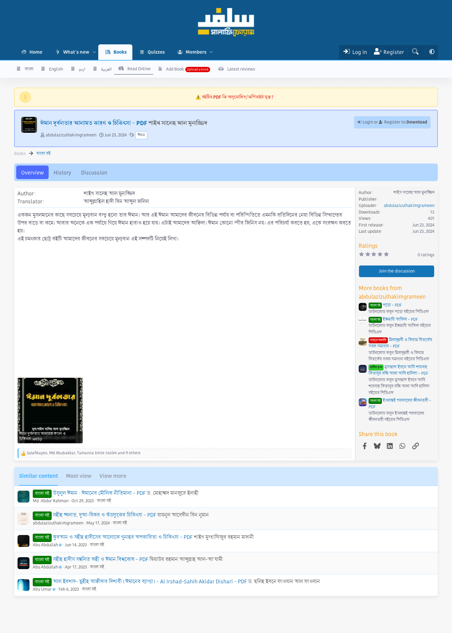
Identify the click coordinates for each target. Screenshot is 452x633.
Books (120, 52)
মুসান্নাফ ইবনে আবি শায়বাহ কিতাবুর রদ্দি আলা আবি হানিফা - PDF (398, 370)
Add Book (175, 69)
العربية (106, 69)
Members (196, 52)
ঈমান (141, 135)
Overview (32, 172)
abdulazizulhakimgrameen (71, 135)
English (56, 69)
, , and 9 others (84, 453)
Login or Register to (394, 122)
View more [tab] (112, 476)
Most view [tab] (78, 476)
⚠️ (234, 97)
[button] (94, 52)
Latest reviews (241, 69)
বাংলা (29, 69)
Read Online (139, 69)
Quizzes (156, 52)
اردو (82, 69)
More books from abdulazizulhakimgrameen (392, 292)
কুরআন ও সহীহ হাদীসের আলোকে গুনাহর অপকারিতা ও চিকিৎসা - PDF (123, 537)
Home (35, 52)
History (62, 172)
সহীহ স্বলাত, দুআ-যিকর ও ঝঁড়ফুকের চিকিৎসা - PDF (104, 515)
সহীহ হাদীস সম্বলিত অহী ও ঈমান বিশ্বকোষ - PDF (100, 559)
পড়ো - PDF (386, 305)
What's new (76, 52)
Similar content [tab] (38, 476)
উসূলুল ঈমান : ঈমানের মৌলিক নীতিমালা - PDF (99, 493)
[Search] (415, 52)
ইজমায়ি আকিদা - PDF (394, 319)
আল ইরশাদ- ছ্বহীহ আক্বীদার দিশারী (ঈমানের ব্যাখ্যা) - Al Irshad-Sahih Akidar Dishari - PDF (150, 581)
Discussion (94, 172)
